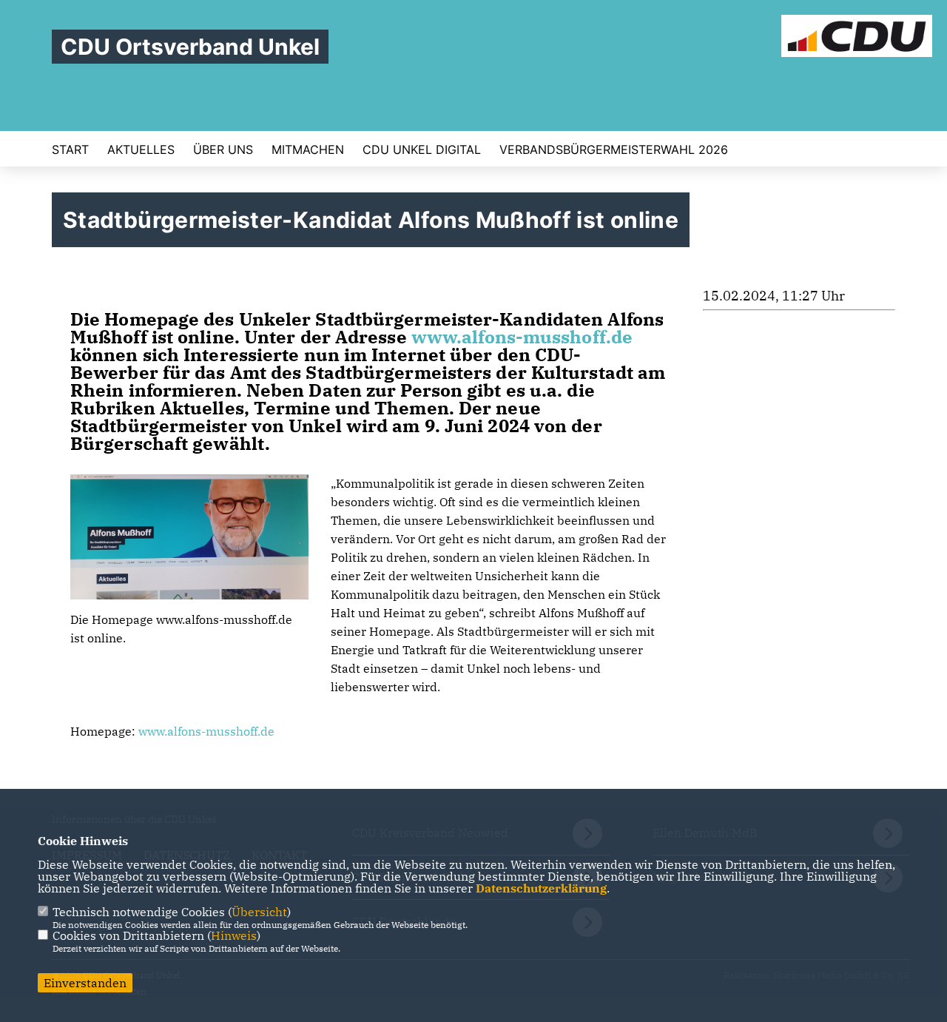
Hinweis (234, 935)
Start (70, 149)
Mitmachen (308, 149)
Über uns (223, 149)
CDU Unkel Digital (422, 149)
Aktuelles (141, 149)
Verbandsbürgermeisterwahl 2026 (613, 149)
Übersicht (259, 911)
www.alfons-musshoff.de (522, 337)
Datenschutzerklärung (541, 888)
